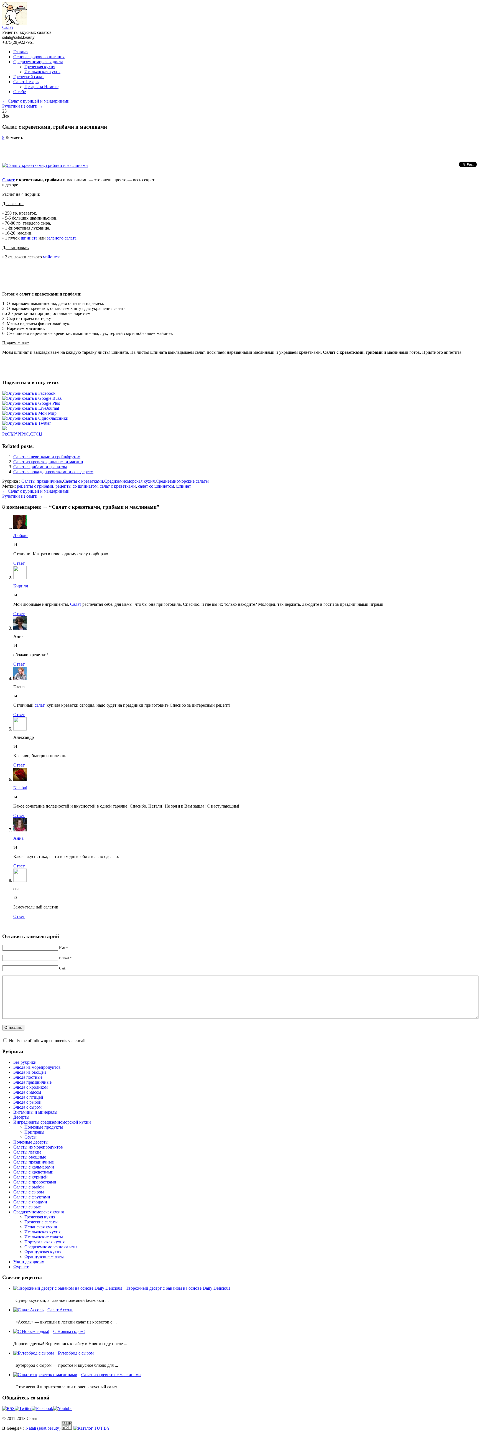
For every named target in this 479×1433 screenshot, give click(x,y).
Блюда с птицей (28, 1097)
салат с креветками (118, 486)
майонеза (51, 256)
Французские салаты (44, 1256)
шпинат (183, 486)
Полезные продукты (43, 1127)
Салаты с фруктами (31, 1197)
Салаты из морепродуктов (38, 1147)
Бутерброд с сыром (76, 1353)
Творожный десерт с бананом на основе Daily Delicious (178, 1288)
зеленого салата (62, 238)
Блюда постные (27, 1077)
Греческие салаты (41, 1222)
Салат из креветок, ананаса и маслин (48, 461)
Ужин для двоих (28, 1261)
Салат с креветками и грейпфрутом (46, 456)
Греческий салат (28, 76)
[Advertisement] (67, 148)
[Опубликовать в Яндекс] (4, 428)
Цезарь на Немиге (41, 86)
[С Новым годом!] (32, 1331)
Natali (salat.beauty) (43, 1428)
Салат (7, 27)
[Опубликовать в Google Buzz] (32, 398)
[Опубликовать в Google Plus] (31, 403)
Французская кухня (42, 1251)
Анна (18, 838)
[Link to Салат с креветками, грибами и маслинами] (46, 165)
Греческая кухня (39, 66)
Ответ (19, 563)
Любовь (20, 535)
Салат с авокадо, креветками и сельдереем (53, 471)
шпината (29, 238)
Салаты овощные (29, 1157)
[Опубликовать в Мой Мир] (29, 413)
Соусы (30, 1137)
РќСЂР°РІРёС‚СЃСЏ (22, 434)
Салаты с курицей (30, 1177)
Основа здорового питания (39, 56)
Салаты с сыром (28, 1192)
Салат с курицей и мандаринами (36, 101)
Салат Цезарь (26, 81)
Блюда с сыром (27, 1107)
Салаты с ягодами (30, 1202)
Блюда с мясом (27, 1092)
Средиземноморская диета (38, 61)
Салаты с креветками (83, 481)
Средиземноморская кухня (129, 481)
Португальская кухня (44, 1241)
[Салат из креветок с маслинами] (46, 1374)
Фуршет (21, 1266)
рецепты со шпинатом (76, 486)
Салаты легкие (27, 1152)
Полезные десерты (31, 1142)
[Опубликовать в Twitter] (26, 423)
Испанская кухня (40, 1227)
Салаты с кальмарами (33, 1167)
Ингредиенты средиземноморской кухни (52, 1122)
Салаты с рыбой (28, 1187)
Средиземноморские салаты (182, 481)
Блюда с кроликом (30, 1087)
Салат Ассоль (60, 1309)
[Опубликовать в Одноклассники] (35, 418)
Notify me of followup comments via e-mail (47, 1040)
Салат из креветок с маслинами (111, 1374)
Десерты (21, 1117)
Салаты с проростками (34, 1182)
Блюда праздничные (32, 1082)
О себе (19, 91)
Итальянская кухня (42, 71)
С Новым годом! (69, 1331)
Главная (20, 51)
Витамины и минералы (35, 1112)
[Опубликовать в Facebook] (28, 393)
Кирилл (20, 586)
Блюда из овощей (29, 1072)
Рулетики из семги (22, 106)
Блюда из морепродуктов (37, 1067)
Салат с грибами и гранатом (40, 466)
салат (39, 705)
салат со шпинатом (156, 486)
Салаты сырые (27, 1207)
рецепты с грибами (35, 486)
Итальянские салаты (43, 1237)
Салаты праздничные (41, 481)
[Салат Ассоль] (29, 1309)
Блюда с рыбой (27, 1102)
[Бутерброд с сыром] (35, 1353)
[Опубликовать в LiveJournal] (30, 408)
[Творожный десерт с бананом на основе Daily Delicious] (69, 1288)
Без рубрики (25, 1062)
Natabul (20, 787)
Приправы (34, 1132)
